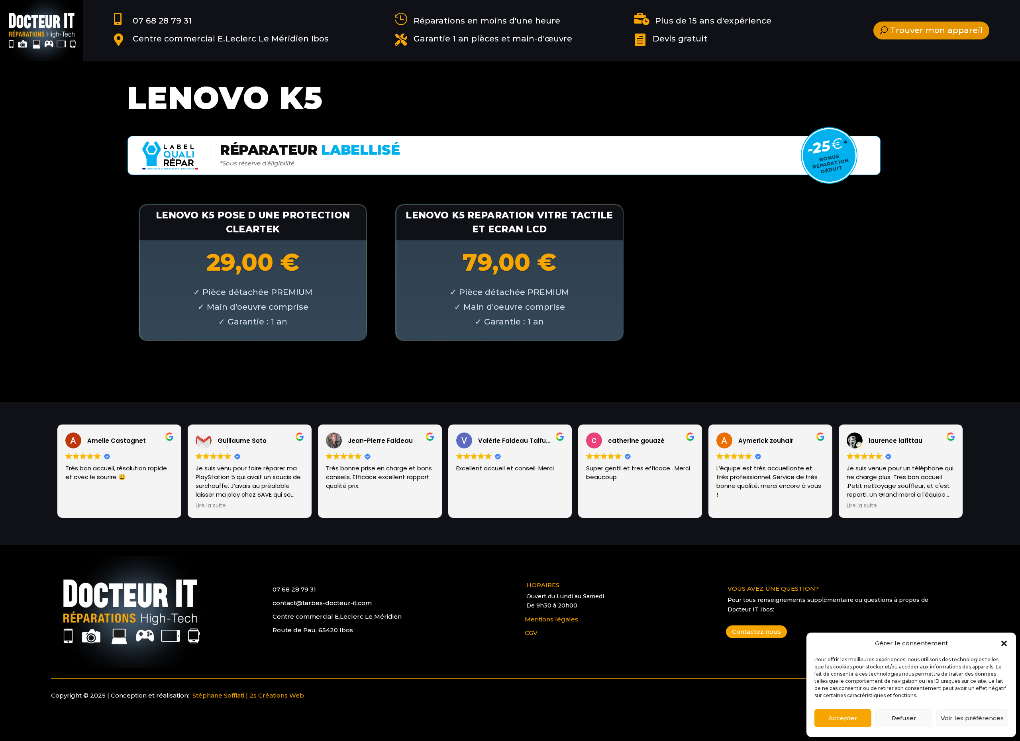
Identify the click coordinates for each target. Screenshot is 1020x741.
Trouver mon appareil (936, 30)
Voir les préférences (972, 718)
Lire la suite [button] (211, 505)
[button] (1004, 643)
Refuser (904, 718)
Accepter (842, 718)
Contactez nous (756, 631)
